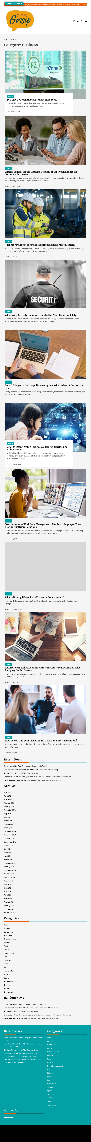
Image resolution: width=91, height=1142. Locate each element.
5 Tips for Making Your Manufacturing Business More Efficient (40, 244)
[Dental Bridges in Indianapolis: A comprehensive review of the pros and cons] (45, 354)
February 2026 (9, 803)
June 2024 (8, 852)
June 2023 (8, 888)
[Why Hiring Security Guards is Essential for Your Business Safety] (45, 284)
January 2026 (9, 806)
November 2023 (10, 874)
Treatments (8, 992)
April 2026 (8, 796)
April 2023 (8, 895)
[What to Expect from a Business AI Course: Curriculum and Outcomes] (45, 427)
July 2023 (7, 884)
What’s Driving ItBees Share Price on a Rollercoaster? (34, 597)
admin (9, 111)
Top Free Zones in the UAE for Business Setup (32, 99)
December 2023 (10, 870)
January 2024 (9, 867)
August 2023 (8, 881)
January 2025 (9, 828)
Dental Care (8, 932)
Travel (6, 988)
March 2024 (8, 859)
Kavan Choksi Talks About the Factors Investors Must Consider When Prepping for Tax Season (43, 669)
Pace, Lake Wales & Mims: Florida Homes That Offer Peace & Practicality (36, 5)
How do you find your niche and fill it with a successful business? (41, 740)
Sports (6, 978)
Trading (7, 985)
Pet (5, 967)
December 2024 (10, 831)
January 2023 (9, 905)
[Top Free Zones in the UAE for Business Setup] (45, 75)
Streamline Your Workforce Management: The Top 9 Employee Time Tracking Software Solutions (43, 525)
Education (8, 935)
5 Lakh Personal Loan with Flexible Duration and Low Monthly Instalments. (32, 780)
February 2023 (9, 902)
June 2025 (8, 817)
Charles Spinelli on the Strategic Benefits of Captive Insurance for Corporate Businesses (41, 173)
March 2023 (8, 898)
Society (7, 974)
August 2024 (8, 845)
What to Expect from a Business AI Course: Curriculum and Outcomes (37, 448)
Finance (7, 942)
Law (5, 957)
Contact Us (8, 1117)
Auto (6, 925)
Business (10, 96)
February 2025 (9, 824)
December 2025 (10, 810)
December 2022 (10, 909)
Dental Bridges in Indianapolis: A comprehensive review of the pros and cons (44, 386)
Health (6, 949)
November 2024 (10, 835)
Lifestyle (7, 960)
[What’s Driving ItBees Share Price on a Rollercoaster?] (45, 566)
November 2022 (10, 913)
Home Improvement (12, 953)
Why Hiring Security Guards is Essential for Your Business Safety (40, 315)
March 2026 (8, 799)
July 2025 (7, 813)
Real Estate (8, 971)
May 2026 (7, 792)
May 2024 (7, 856)
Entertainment (10, 939)
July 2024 (7, 849)
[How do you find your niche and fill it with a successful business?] (45, 709)
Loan (6, 964)
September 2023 (10, 877)
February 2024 (9, 863)
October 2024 (9, 838)
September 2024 (10, 842)
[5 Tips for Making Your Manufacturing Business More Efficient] (45, 213)
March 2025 (8, 821)
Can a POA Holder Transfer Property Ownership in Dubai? (25, 766)
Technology (8, 981)
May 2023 (7, 891)
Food (6, 946)
